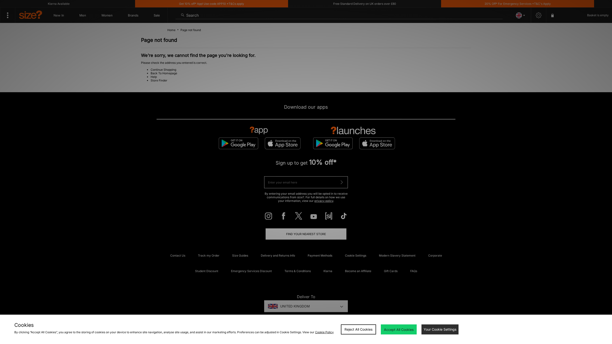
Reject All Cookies (358, 329)
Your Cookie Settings (440, 329)
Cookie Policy (324, 332)
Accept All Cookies (399, 330)
